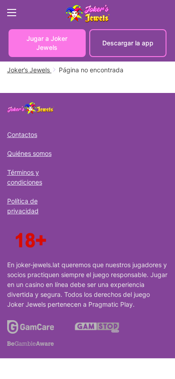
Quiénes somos (29, 153)
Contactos (22, 134)
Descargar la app (127, 43)
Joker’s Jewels (29, 70)
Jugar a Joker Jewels (46, 43)
